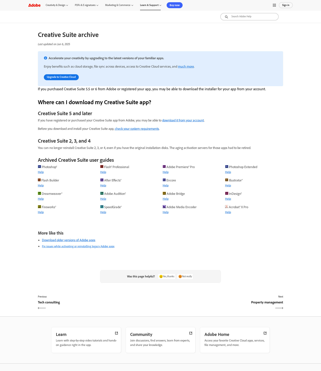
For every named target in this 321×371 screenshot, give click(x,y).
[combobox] (249, 16)
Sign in (285, 5)
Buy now (175, 5)
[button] (274, 5)
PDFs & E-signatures (85, 5)
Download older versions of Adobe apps (68, 240)
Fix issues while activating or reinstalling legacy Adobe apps (78, 246)
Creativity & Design (55, 5)
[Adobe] (34, 5)
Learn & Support (149, 5)
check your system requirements (137, 129)
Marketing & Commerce (117, 5)
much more (186, 66)
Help (41, 172)
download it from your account (183, 120)
